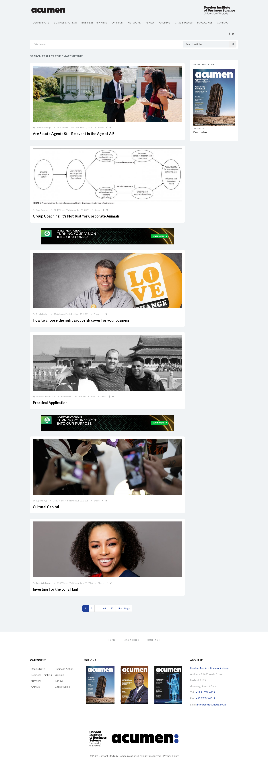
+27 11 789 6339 (205, 692)
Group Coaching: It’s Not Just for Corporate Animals (76, 216)
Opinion (117, 22)
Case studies (184, 22)
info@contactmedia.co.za (211, 704)
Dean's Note (41, 22)
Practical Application (50, 402)
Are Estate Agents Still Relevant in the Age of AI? (73, 133)
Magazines (204, 22)
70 (111, 608)
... (97, 608)
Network (134, 22)
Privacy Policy (171, 755)
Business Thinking (94, 22)
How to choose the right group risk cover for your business (81, 320)
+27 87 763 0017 (205, 698)
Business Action (65, 22)
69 (104, 608)
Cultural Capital (46, 507)
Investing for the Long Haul (55, 589)
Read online (200, 132)
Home (112, 640)
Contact (223, 22)
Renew (149, 22)
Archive (164, 22)
